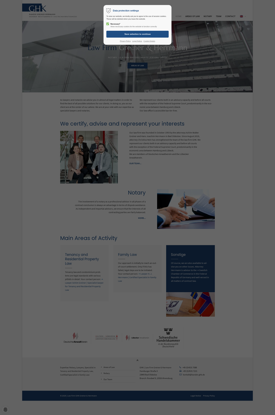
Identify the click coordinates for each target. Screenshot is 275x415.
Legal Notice (137, 41)
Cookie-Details (149, 41)
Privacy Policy (125, 41)
